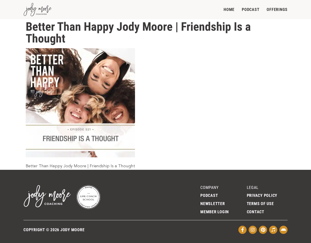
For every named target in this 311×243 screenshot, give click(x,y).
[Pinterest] (263, 230)
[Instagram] (253, 230)
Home (229, 9)
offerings (277, 9)
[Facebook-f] (242, 230)
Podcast (250, 9)
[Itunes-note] (273, 230)
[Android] (283, 230)
